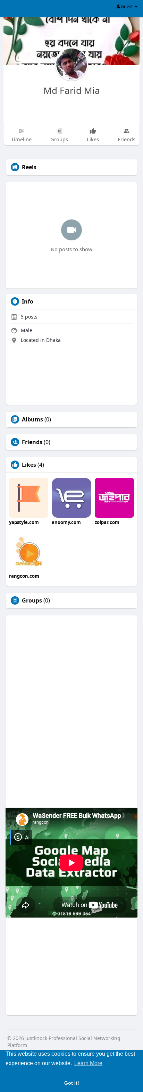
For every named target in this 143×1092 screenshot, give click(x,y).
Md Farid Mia (71, 90)
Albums (32, 419)
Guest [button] (127, 6)
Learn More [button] (88, 1063)
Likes (29, 465)
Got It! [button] (71, 1083)
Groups (32, 600)
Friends (32, 442)
